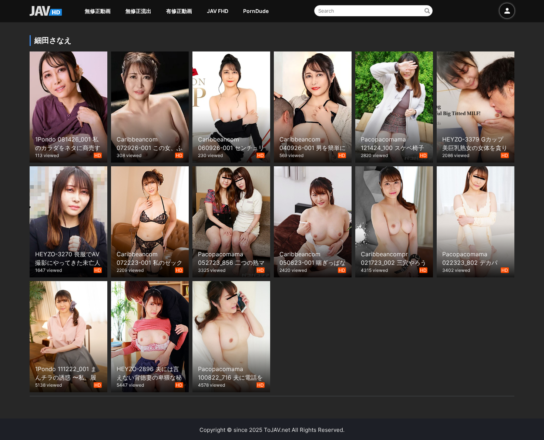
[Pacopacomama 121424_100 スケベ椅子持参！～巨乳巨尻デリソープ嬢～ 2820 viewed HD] (394, 106)
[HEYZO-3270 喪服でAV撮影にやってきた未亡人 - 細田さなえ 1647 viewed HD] (68, 221)
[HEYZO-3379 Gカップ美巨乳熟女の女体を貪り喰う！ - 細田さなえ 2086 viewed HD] (475, 106)
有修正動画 (179, 11)
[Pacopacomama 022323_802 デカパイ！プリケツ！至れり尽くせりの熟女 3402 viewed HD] (475, 221)
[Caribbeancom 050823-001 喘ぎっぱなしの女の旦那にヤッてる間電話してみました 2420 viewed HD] (313, 221)
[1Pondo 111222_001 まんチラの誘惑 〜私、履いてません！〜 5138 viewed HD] (68, 335)
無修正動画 (98, 11)
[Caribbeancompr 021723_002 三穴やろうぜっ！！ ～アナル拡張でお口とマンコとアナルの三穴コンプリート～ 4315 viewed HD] (394, 221)
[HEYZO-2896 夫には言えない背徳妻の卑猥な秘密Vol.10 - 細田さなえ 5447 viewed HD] (150, 335)
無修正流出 (138, 11)
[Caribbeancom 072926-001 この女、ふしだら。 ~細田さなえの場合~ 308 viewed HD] (150, 106)
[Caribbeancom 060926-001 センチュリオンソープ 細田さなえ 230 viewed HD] (231, 106)
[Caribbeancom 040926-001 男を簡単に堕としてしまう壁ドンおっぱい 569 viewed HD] (313, 106)
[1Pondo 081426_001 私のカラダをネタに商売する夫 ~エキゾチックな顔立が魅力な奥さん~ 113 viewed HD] (68, 106)
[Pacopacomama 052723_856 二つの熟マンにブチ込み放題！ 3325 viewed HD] (231, 221)
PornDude (256, 11)
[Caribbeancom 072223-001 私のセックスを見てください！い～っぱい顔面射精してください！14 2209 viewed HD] (150, 221)
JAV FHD (217, 11)
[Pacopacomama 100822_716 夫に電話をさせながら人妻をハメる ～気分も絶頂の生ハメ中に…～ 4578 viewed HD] (231, 335)
